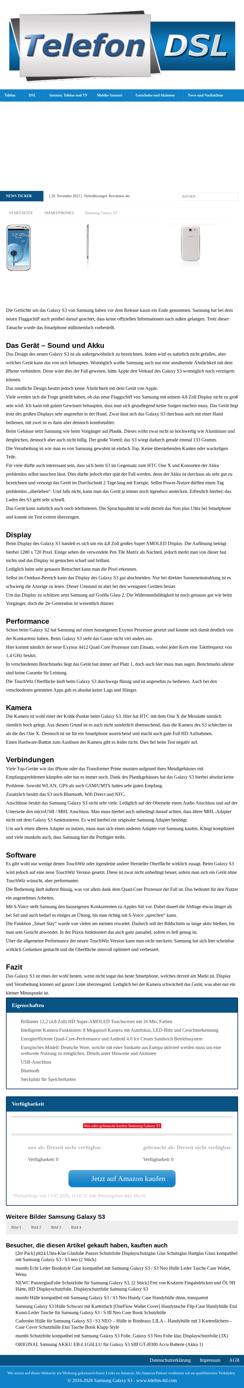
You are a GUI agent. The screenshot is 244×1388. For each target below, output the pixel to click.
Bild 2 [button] (36, 1227)
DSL (32, 95)
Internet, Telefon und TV (68, 95)
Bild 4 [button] (76, 1227)
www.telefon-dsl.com (156, 1380)
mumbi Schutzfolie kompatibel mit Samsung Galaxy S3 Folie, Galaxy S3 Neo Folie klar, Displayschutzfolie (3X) (121, 1335)
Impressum (210, 1360)
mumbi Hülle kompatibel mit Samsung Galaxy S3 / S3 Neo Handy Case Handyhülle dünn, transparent (111, 1297)
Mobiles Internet (109, 95)
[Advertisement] (122, 146)
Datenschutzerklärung (170, 1360)
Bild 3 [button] (56, 1227)
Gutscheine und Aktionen (155, 95)
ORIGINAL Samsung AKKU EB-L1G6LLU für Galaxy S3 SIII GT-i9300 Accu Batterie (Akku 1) (109, 1344)
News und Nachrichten (205, 95)
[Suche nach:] (208, 195)
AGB (234, 1360)
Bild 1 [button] (16, 1227)
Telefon (9, 95)
